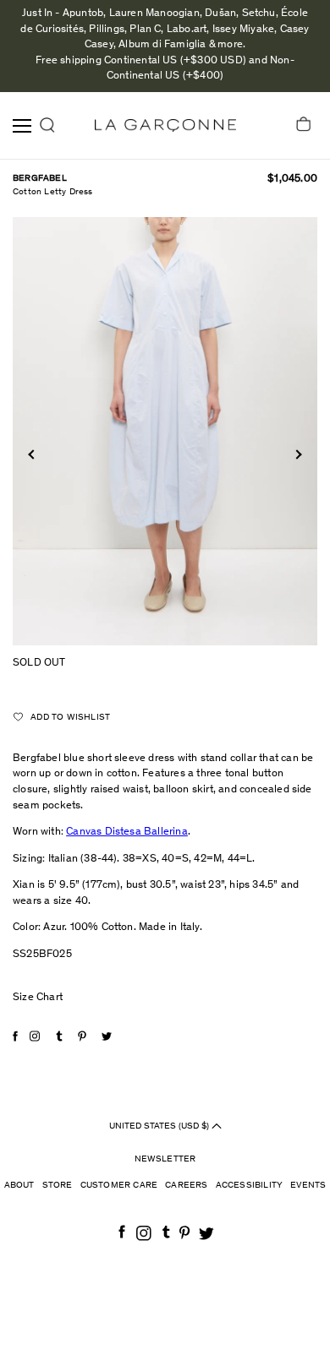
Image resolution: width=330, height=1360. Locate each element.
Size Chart (38, 998)
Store (57, 1185)
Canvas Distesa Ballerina (127, 832)
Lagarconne (165, 125)
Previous (32, 454)
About (19, 1185)
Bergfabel (40, 178)
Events (308, 1185)
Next (296, 454)
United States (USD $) (160, 1125)
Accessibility (249, 1185)
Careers (186, 1185)
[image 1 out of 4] (165, 431)
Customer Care (119, 1185)
